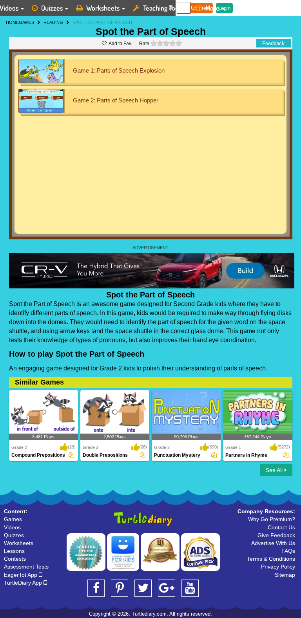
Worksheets (103, 8)
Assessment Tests (26, 566)
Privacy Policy (278, 566)
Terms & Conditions (271, 559)
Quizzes (52, 8)
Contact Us (281, 527)
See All (274, 470)
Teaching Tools (163, 8)
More (212, 8)
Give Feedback (276, 535)
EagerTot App (21, 575)
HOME (12, 22)
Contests (15, 559)
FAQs (288, 551)
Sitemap (285, 575)
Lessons (14, 551)
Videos (12, 527)
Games (13, 519)
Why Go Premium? (271, 519)
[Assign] (71, 455)
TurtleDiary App (24, 583)
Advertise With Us (273, 543)
